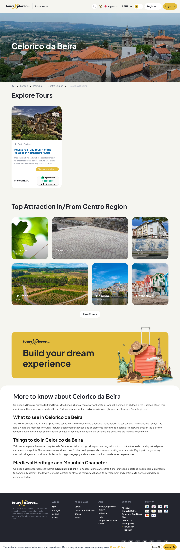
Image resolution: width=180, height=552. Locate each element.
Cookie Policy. (117, 547)
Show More (89, 314)
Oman (78, 514)
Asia (100, 501)
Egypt (78, 506)
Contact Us (127, 520)
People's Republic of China (108, 522)
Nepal (77, 517)
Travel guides (128, 523)
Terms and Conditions (132, 514)
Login (168, 6)
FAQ (124, 517)
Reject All (155, 547)
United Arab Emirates (85, 510)
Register (151, 6)
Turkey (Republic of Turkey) (107, 508)
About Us (126, 507)
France (55, 517)
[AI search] (100, 6)
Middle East (81, 501)
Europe (24, 85)
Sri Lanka (102, 513)
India (100, 517)
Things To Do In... (129, 511)
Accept (168, 547)
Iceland (55, 514)
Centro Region (55, 85)
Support (126, 501)
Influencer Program (129, 528)
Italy (54, 506)
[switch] (138, 7)
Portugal (37, 85)
